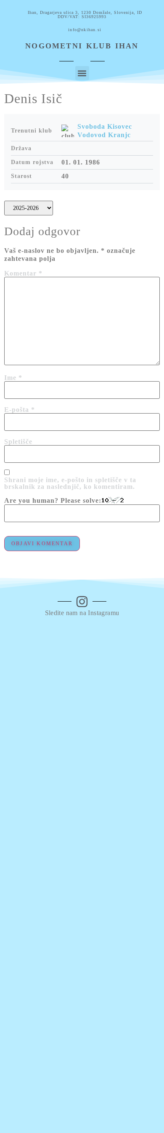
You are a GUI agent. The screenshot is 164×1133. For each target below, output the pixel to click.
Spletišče (18, 441)
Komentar (23, 273)
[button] (82, 73)
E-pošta (19, 409)
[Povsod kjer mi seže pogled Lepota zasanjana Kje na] (82, 822)
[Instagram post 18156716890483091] (82, 1070)
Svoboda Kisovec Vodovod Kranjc (104, 130)
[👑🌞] (82, 1087)
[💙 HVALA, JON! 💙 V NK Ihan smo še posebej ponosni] (82, 716)
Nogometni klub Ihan (81, 46)
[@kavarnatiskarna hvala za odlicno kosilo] (82, 1053)
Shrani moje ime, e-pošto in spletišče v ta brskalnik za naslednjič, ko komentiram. (70, 483)
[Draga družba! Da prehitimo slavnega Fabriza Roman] (82, 1016)
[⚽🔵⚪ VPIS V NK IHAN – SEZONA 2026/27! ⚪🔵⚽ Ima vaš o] (82, 911)
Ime (13, 377)
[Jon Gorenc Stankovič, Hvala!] (82, 1103)
